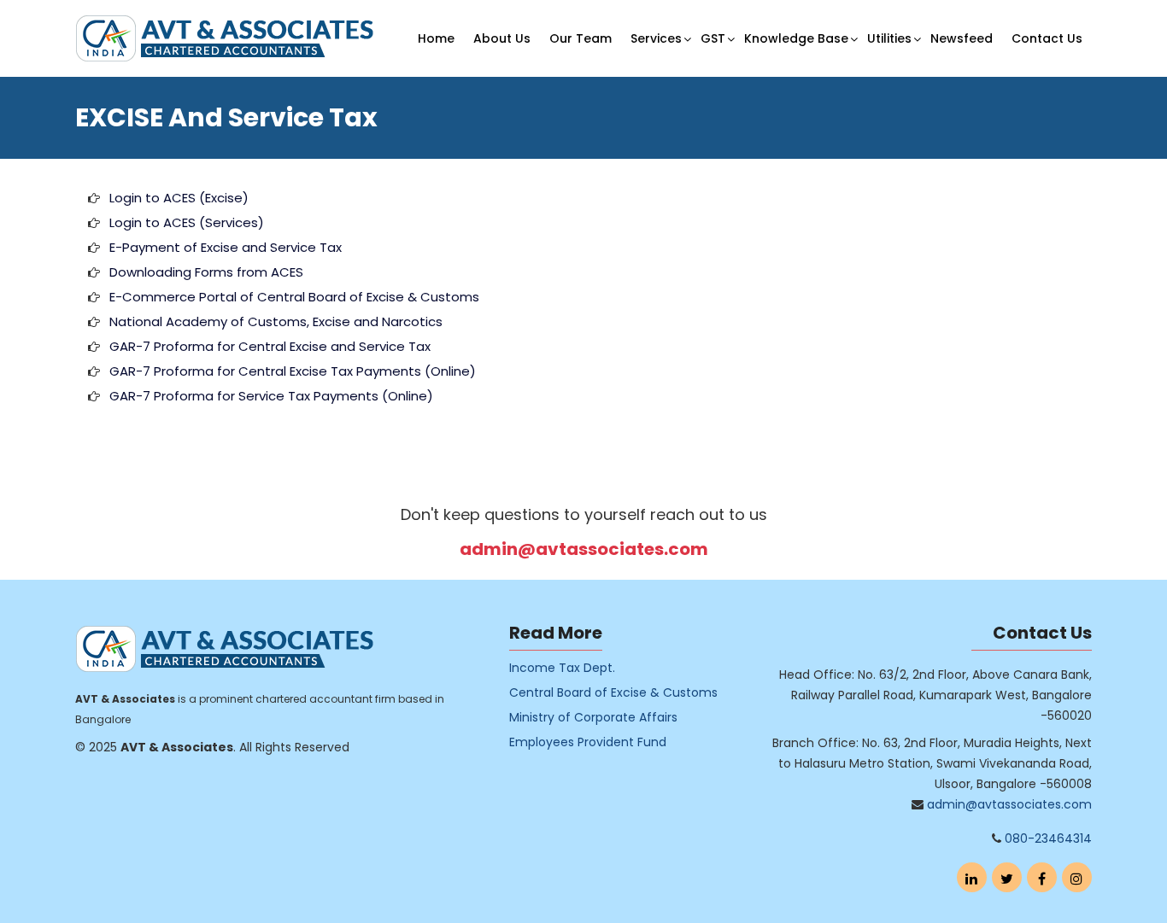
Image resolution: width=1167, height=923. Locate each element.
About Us (502, 38)
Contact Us (1047, 38)
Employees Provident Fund (587, 742)
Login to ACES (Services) (186, 222)
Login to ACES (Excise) (179, 198)
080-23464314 (1048, 838)
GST (713, 38)
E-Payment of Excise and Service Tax (225, 247)
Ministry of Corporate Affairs (593, 717)
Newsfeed (961, 38)
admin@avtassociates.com (584, 549)
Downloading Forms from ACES (206, 272)
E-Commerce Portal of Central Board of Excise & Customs (294, 297)
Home (436, 38)
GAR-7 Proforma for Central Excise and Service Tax (270, 346)
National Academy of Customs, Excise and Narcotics (276, 321)
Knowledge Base (796, 38)
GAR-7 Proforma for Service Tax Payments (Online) (271, 396)
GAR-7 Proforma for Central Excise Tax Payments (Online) (292, 371)
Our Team (580, 38)
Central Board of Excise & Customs (613, 692)
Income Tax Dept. (562, 667)
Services (656, 38)
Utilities (889, 38)
